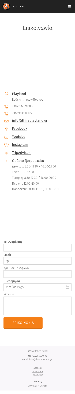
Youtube (18, 136)
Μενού (69, 6)
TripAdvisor (21, 153)
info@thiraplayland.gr (29, 120)
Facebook (19, 128)
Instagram (20, 145)
